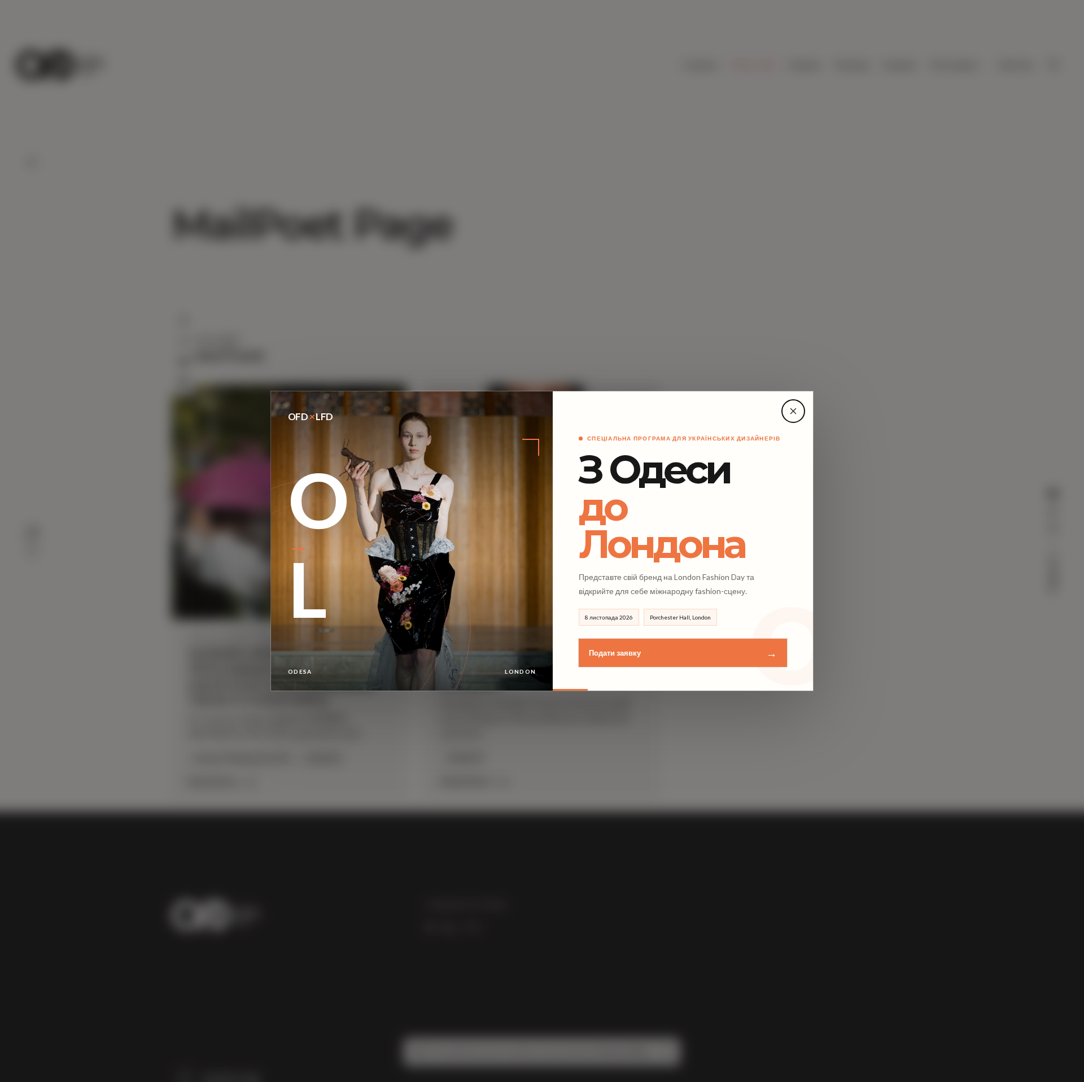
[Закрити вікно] (793, 411)
